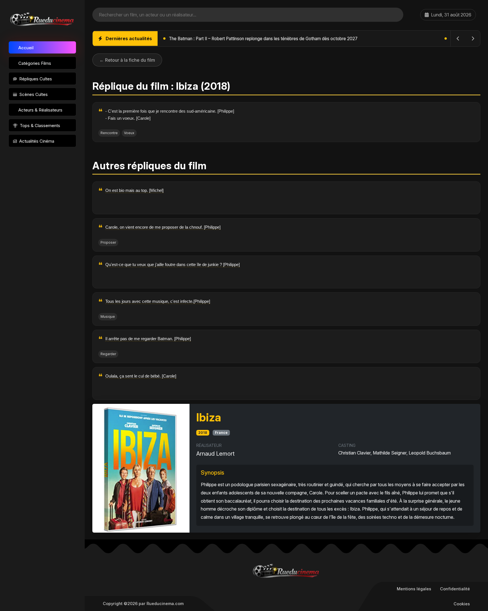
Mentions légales (414, 588)
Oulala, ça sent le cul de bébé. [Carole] (140, 376)
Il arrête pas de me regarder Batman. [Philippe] (148, 338)
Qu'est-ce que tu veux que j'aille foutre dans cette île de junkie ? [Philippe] (172, 264)
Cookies (462, 603)
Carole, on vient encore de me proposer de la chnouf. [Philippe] (163, 227)
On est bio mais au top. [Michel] (134, 190)
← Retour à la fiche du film (127, 60)
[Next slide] (472, 38)
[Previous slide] (458, 38)
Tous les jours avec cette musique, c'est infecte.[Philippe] (157, 301)
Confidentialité (455, 588)
